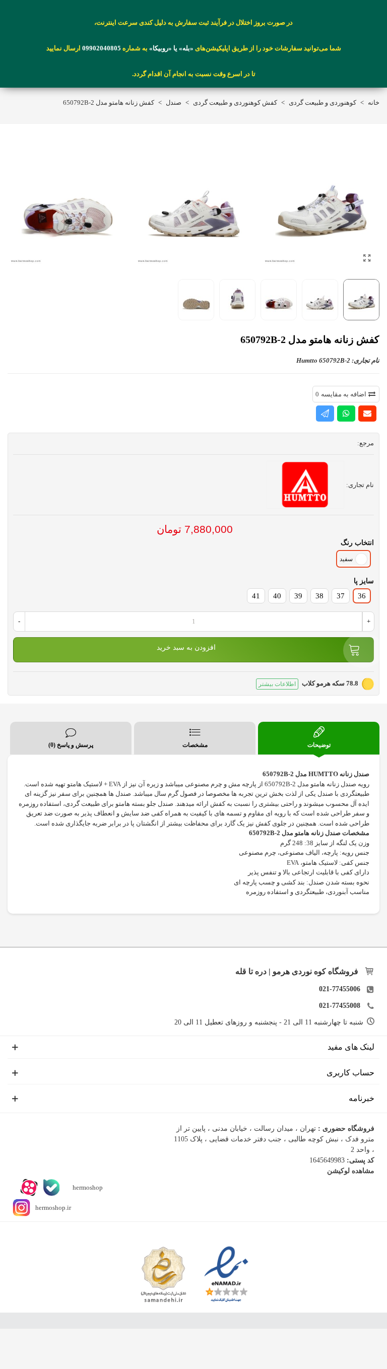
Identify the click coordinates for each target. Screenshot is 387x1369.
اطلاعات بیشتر (277, 684)
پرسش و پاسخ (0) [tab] (70, 744)
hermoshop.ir (53, 1207)
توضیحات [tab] (319, 744)
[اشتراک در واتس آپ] (346, 413)
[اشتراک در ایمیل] (367, 413)
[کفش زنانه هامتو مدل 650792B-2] (366, 258)
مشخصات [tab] (195, 744)
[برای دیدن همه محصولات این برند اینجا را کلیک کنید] (305, 485)
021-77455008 (339, 1005)
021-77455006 (339, 989)
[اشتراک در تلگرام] (325, 413)
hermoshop (87, 1187)
